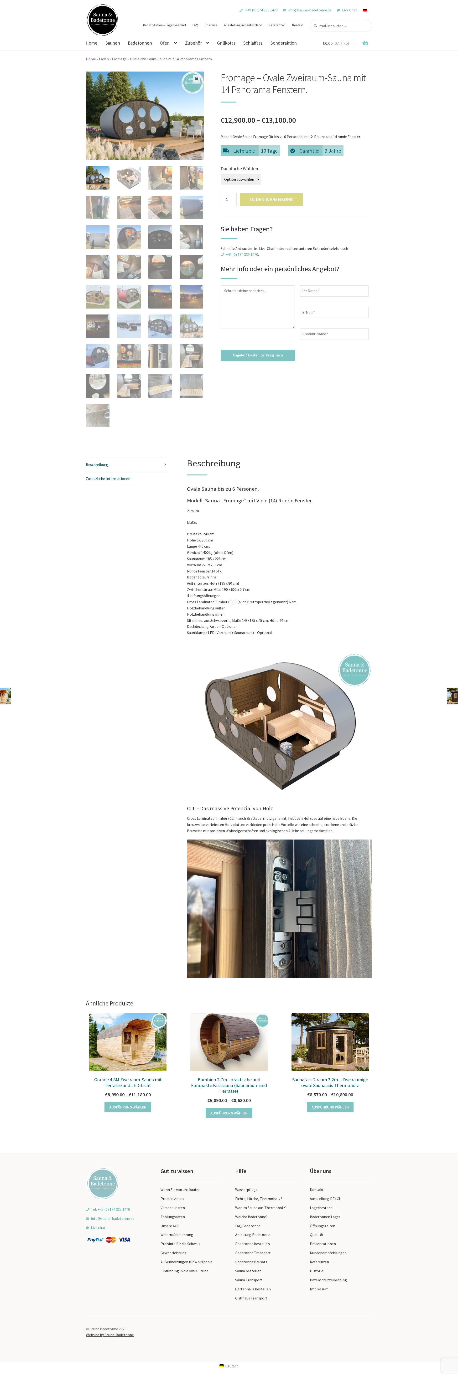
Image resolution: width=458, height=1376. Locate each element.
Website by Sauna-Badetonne (110, 1334)
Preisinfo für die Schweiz (180, 1243)
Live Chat (349, 10)
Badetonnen (140, 43)
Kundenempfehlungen (328, 1252)
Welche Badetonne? (251, 1216)
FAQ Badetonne (247, 1225)
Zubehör (193, 43)
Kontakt (297, 25)
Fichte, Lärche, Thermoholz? (258, 1198)
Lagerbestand (321, 1207)
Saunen (112, 43)
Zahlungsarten (173, 1216)
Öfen (165, 43)
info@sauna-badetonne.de (310, 10)
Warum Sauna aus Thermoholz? (261, 1207)
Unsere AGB (170, 1225)
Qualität (317, 1234)
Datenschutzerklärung (328, 1280)
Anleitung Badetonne (252, 1234)
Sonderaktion (284, 43)
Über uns (211, 25)
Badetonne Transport (253, 1252)
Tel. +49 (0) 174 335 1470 (110, 1209)
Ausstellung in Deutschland (243, 25)
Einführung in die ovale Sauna (184, 1270)
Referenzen (277, 25)
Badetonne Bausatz (251, 1261)
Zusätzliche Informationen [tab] (108, 478)
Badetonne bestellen (252, 1243)
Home (91, 43)
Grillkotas (226, 43)
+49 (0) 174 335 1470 (261, 10)
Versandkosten (173, 1207)
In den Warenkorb (271, 199)
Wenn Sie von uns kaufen (180, 1189)
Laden (104, 59)
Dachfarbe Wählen (239, 168)
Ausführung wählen (127, 1107)
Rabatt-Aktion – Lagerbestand (164, 25)
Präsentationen (323, 1243)
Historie (316, 1270)
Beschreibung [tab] (97, 464)
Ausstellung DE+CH (326, 1198)
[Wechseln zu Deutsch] (367, 10)
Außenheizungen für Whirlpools (187, 1261)
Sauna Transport (248, 1280)
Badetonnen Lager (325, 1216)
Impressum (319, 1289)
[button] (196, 78)
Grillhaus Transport (251, 1298)
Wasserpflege (246, 1189)
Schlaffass (252, 43)
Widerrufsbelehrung (177, 1234)
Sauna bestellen (248, 1270)
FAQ (195, 25)
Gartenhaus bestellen (253, 1289)
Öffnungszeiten (322, 1225)
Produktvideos (172, 1198)
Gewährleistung (174, 1252)
